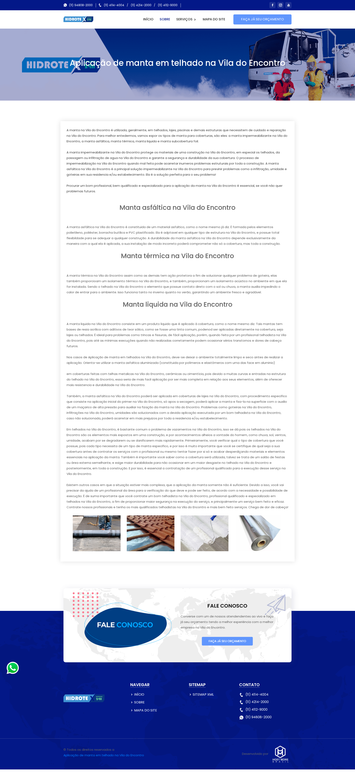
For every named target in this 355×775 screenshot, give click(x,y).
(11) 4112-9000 (168, 5)
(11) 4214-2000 (141, 5)
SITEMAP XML (203, 694)
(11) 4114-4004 (114, 5)
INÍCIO (148, 19)
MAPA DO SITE (214, 19)
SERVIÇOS (184, 19)
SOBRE (165, 19)
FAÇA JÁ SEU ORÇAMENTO (262, 19)
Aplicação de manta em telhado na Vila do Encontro (103, 755)
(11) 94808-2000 (81, 5)
